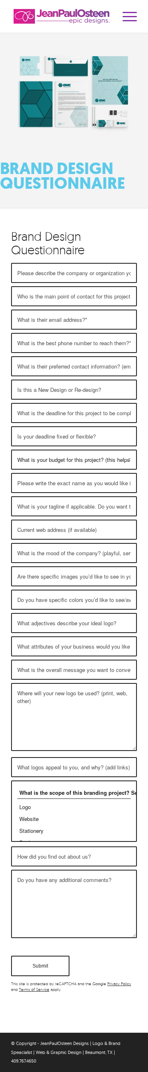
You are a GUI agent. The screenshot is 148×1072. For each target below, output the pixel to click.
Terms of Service (34, 989)
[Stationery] (74, 831)
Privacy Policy (119, 983)
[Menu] (125, 16)
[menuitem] (125, 16)
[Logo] (74, 807)
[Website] (74, 819)
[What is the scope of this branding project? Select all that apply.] (74, 793)
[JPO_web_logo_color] (61, 16)
